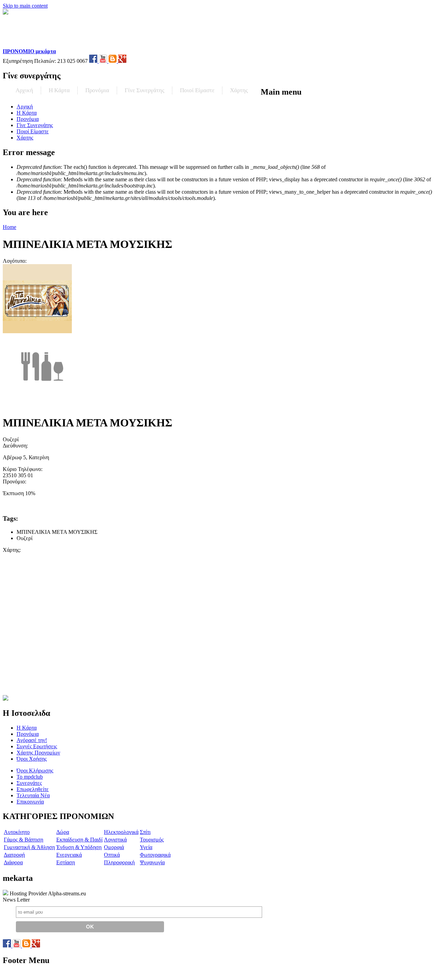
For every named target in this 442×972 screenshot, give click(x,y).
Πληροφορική (119, 862)
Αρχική (24, 90)
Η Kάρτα (59, 90)
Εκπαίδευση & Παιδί (79, 840)
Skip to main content (25, 6)
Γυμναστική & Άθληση (29, 847)
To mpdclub (30, 777)
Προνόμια (97, 90)
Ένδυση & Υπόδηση (79, 847)
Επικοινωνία (30, 802)
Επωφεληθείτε (33, 789)
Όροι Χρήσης (32, 759)
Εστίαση (65, 862)
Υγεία (146, 847)
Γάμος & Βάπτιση (23, 840)
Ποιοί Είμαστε (197, 90)
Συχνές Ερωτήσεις (37, 746)
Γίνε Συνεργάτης (144, 90)
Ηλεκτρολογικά (121, 832)
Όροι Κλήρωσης (35, 770)
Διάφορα (13, 862)
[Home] (47, 45)
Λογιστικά (115, 840)
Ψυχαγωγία (152, 862)
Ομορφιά (114, 847)
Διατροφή (14, 855)
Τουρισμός (152, 840)
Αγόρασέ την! (32, 740)
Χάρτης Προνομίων (38, 753)
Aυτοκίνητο (17, 832)
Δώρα (62, 832)
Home (9, 227)
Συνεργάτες (29, 783)
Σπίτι (145, 832)
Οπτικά (112, 855)
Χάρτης (239, 90)
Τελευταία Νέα (33, 795)
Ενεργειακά (69, 855)
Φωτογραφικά (155, 855)
